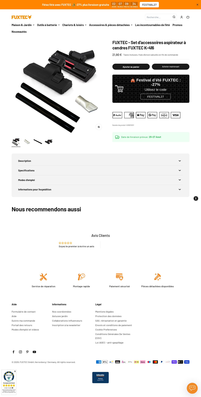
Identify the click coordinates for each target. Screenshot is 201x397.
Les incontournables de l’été (152, 25)
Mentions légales (104, 311)
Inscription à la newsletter (66, 325)
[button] (156, 97)
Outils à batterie (47, 25)
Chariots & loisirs (73, 25)
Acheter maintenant (170, 66)
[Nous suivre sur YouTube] (34, 352)
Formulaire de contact (24, 311)
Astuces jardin (60, 316)
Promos (177, 25)
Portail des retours (22, 325)
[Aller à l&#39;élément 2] (27, 142)
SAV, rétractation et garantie (111, 320)
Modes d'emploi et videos (25, 329)
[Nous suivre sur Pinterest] (27, 352)
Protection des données (108, 316)
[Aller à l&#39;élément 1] (16, 142)
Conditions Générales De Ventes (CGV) (112, 336)
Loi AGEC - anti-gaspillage (109, 342)
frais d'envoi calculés (149, 54)
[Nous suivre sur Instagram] (20, 352)
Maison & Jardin (22, 25)
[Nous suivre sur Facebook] (13, 352)
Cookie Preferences (106, 329)
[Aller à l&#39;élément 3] (38, 142)
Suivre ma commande (23, 320)
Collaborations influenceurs (67, 320)
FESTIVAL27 (149, 4)
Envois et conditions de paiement (113, 325)
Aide (14, 316)
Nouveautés (19, 31)
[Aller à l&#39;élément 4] (48, 142)
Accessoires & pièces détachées (109, 25)
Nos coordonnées (61, 311)
